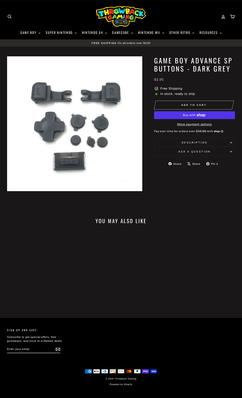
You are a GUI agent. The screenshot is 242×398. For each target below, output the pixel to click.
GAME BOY (29, 32)
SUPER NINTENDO (60, 32)
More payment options (194, 124)
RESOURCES (209, 32)
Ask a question (194, 151)
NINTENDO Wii (149, 32)
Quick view (34, 282)
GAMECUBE (121, 32)
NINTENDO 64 (93, 32)
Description (194, 142)
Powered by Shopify (121, 384)
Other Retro (180, 32)
